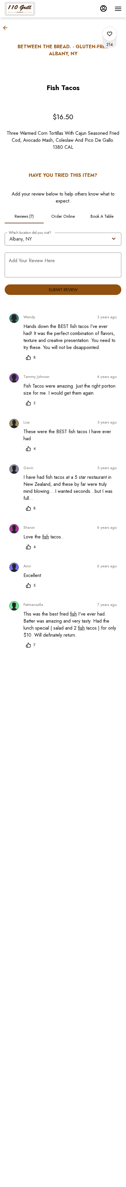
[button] (7, 27)
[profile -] (103, 8)
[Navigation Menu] (118, 9)
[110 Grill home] (30, 8)
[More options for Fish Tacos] (110, 34)
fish (45, 536)
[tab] (24, 216)
